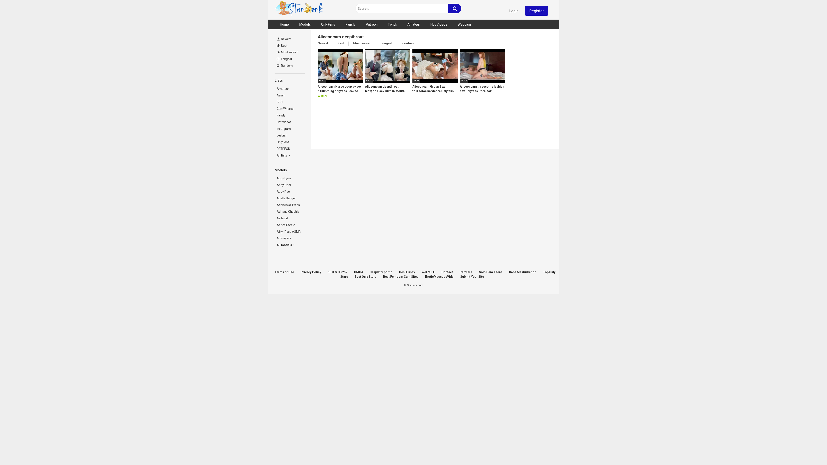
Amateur (413, 24)
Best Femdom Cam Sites (400, 276)
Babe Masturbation (522, 272)
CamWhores (285, 108)
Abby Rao (283, 191)
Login (514, 11)
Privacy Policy (311, 272)
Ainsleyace (284, 238)
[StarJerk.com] (299, 8)
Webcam (464, 24)
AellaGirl (282, 218)
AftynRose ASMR (289, 231)
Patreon (372, 24)
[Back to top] (812, 452)
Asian (280, 95)
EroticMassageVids (439, 276)
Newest (285, 39)
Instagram (284, 128)
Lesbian (282, 135)
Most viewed (289, 52)
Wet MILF (428, 272)
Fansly (350, 24)
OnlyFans (328, 24)
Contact (447, 272)
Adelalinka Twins (288, 205)
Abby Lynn (284, 178)
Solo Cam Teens (490, 272)
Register (536, 11)
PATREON (283, 148)
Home (284, 24)
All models (285, 245)
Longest (286, 59)
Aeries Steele (286, 225)
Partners (466, 272)
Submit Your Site (472, 276)
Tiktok (392, 24)
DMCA (358, 272)
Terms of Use (284, 272)
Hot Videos (438, 24)
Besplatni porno (381, 272)
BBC (280, 102)
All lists (282, 155)
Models (305, 24)
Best (283, 45)
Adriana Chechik (288, 211)
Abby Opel (284, 185)
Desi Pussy (407, 272)
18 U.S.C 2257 (337, 272)
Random (286, 65)
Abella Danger (286, 198)
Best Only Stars (365, 276)
